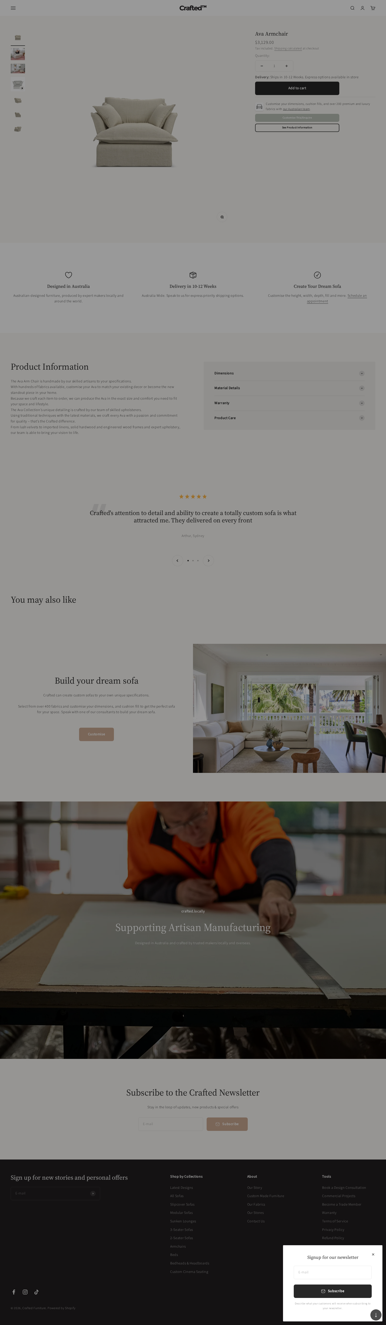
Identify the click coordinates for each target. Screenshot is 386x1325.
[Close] (373, 1254)
